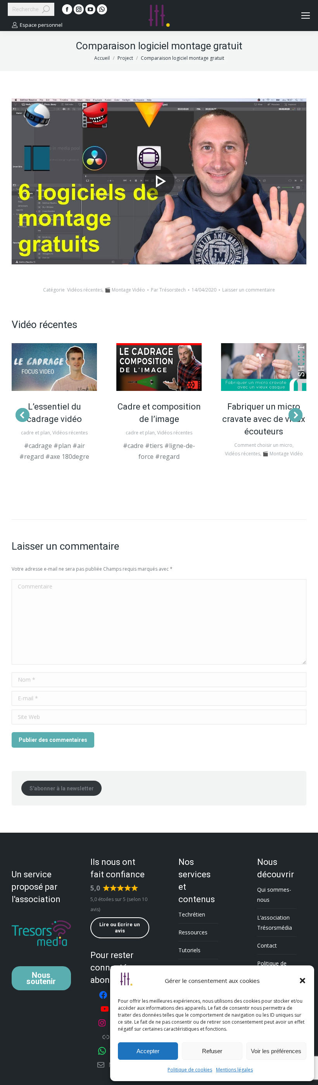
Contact (267, 945)
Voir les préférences (276, 1051)
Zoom (54, 366)
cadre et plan (35, 432)
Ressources (192, 932)
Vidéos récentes (84, 289)
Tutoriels (189, 950)
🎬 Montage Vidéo (125, 289)
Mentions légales (234, 1069)
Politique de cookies (190, 1069)
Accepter (148, 1051)
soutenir (41, 978)
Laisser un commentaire (248, 289)
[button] (302, 980)
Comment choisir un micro (263, 445)
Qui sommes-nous (274, 894)
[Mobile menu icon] (305, 15)
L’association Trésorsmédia (274, 922)
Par (168, 289)
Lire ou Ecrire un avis (119, 928)
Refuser (212, 1051)
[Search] (46, 9)
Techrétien (191, 914)
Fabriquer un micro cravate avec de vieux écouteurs (263, 419)
